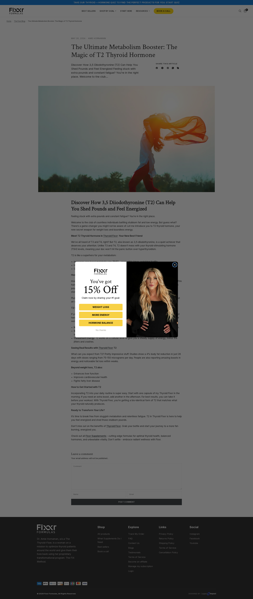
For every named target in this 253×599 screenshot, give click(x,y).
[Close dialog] (175, 265)
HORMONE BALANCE (101, 322)
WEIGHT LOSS (101, 307)
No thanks (101, 330)
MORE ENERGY (101, 315)
